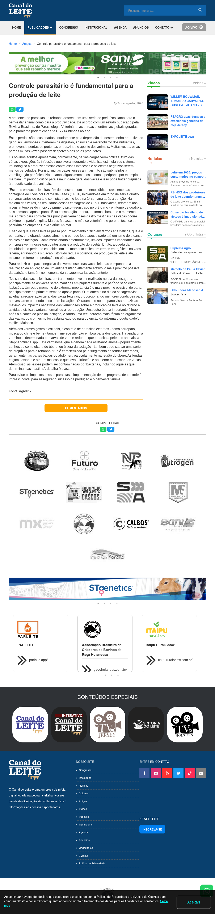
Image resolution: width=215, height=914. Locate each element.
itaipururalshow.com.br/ (175, 659)
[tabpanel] (107, 589)
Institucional (86, 824)
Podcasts (84, 816)
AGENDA (120, 27)
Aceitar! (193, 902)
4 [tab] (117, 77)
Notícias (83, 785)
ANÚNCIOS (141, 27)
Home (13, 43)
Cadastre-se (86, 847)
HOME (16, 27)
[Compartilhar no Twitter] (20, 109)
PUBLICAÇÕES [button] (39, 27)
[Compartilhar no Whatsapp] (12, 109)
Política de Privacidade (92, 863)
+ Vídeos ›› (198, 83)
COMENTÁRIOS (76, 408)
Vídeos (83, 809)
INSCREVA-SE (152, 829)
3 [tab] (111, 77)
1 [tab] (98, 77)
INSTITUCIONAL (96, 27)
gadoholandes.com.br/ (110, 669)
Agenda (83, 832)
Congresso (85, 770)
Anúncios (84, 840)
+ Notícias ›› (197, 158)
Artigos (26, 43)
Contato (83, 855)
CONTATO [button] (162, 27)
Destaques (85, 777)
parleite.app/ (38, 659)
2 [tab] (104, 77)
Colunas (84, 793)
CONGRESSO (68, 27)
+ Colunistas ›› (195, 234)
